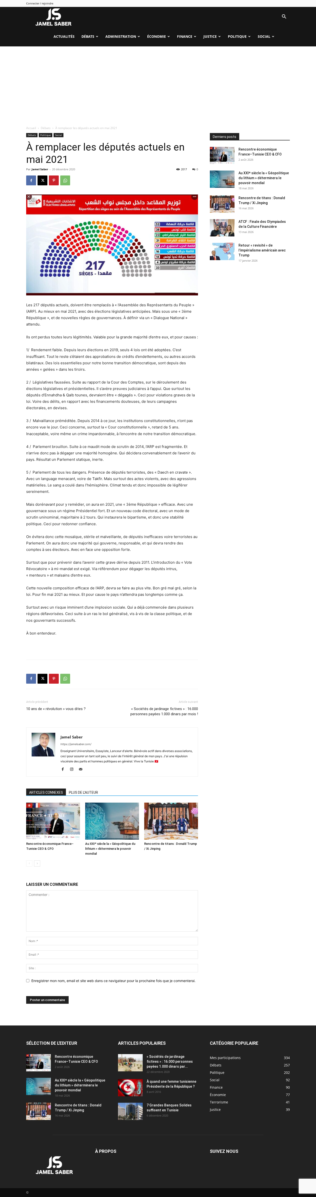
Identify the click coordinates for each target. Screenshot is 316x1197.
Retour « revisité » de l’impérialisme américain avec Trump (262, 250)
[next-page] (37, 863)
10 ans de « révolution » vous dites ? (56, 709)
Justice (210, 36)
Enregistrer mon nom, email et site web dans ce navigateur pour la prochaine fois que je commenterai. (113, 981)
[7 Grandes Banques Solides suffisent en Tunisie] (130, 1111)
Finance (184, 36)
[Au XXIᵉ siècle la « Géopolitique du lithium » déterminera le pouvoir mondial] (112, 821)
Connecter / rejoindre (39, 3)
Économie (156, 36)
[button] (284, 17)
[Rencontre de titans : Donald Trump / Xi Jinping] (171, 821)
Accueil (31, 128)
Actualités (64, 36)
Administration (120, 36)
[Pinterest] (54, 180)
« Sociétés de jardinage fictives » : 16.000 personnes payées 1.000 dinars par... (170, 1061)
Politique (237, 36)
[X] (42, 180)
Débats (87, 36)
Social (264, 36)
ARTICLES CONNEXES (46, 792)
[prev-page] (29, 863)
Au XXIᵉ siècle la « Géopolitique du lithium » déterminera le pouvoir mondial (110, 848)
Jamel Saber (40, 169)
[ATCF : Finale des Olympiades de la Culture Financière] (222, 227)
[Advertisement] (158, 83)
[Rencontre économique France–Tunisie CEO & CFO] (53, 821)
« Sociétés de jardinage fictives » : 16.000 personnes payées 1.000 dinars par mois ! (164, 711)
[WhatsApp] (65, 180)
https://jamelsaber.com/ (75, 744)
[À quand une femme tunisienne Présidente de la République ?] (130, 1087)
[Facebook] (31, 180)
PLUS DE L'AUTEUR (83, 792)
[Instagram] (73, 769)
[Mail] (82, 769)
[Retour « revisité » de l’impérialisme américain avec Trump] (222, 251)
